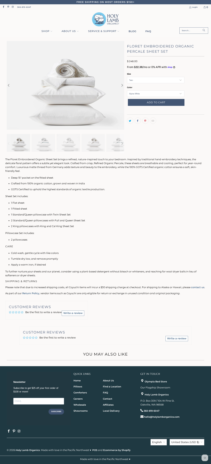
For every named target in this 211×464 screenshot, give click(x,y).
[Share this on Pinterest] (145, 120)
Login (195, 7)
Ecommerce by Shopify (116, 450)
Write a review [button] (73, 313)
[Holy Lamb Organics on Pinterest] (8, 7)
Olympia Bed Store (156, 381)
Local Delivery (111, 410)
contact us (197, 287)
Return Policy (30, 293)
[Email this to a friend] (153, 120)
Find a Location (112, 386)
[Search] (204, 30)
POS (94, 450)
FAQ (105, 392)
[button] (47, 31)
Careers (78, 398)
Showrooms (80, 410)
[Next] (122, 85)
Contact (107, 398)
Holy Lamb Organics (157, 394)
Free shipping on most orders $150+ (105, 2)
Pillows (77, 386)
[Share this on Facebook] (138, 120)
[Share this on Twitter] (130, 120)
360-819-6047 (24, 7)
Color (129, 87)
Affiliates (108, 404)
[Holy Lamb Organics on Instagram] (12, 7)
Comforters (80, 392)
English (157, 442)
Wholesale (79, 404)
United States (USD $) (185, 442)
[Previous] (9, 85)
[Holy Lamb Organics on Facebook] (3, 7)
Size (129, 74)
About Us (108, 380)
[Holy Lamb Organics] (105, 19)
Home (77, 380)
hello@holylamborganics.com (162, 417)
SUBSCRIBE (56, 412)
